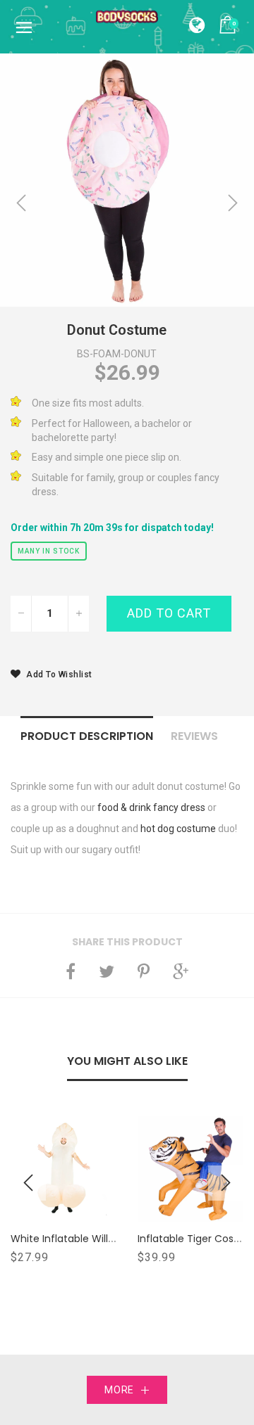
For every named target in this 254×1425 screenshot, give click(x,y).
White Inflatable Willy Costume (87, 1239)
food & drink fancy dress (151, 807)
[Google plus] (180, 971)
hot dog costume (178, 828)
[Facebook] (70, 971)
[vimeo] (144, 971)
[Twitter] (106, 971)
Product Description (86, 736)
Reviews (194, 736)
